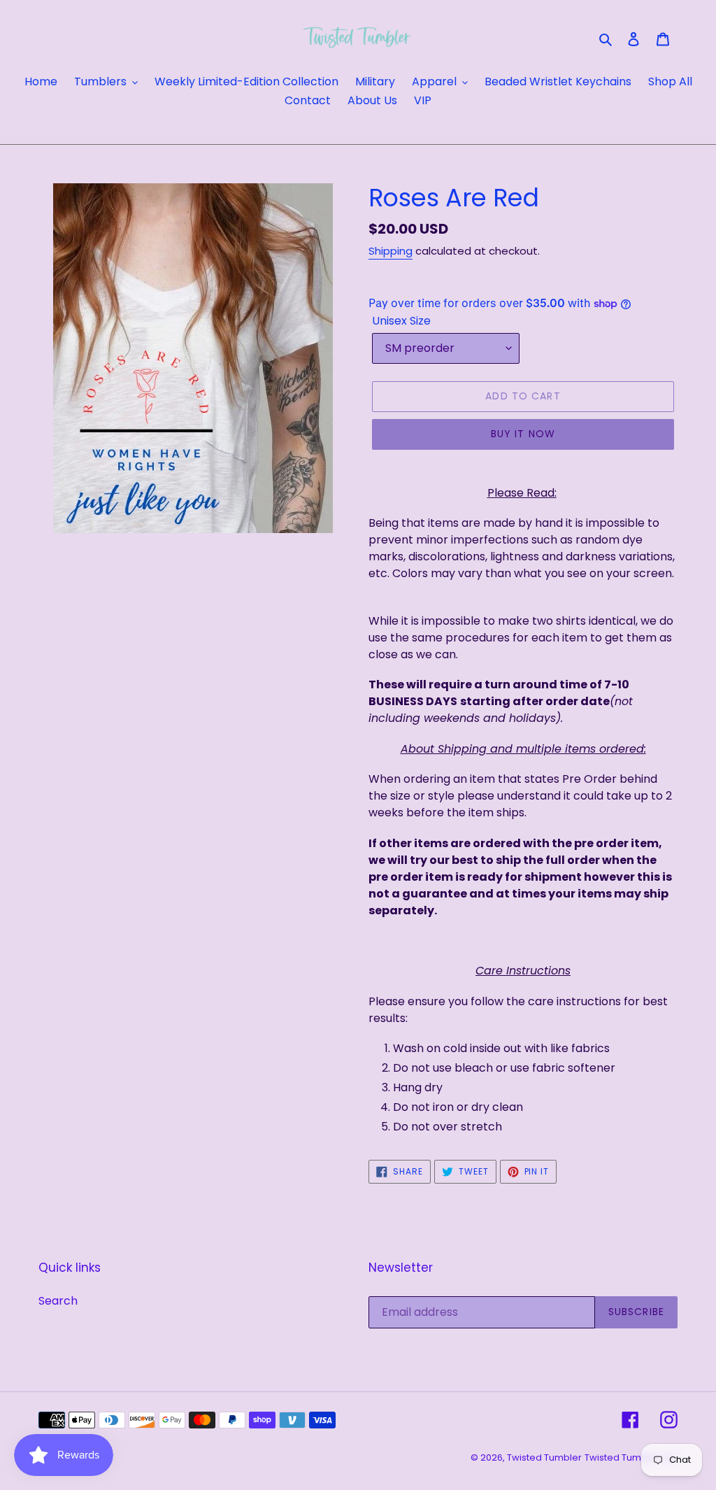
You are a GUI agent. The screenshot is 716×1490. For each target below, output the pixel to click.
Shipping (390, 250)
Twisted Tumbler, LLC (631, 1457)
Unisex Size (401, 321)
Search (58, 1301)
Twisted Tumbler (544, 1457)
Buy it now (523, 434)
